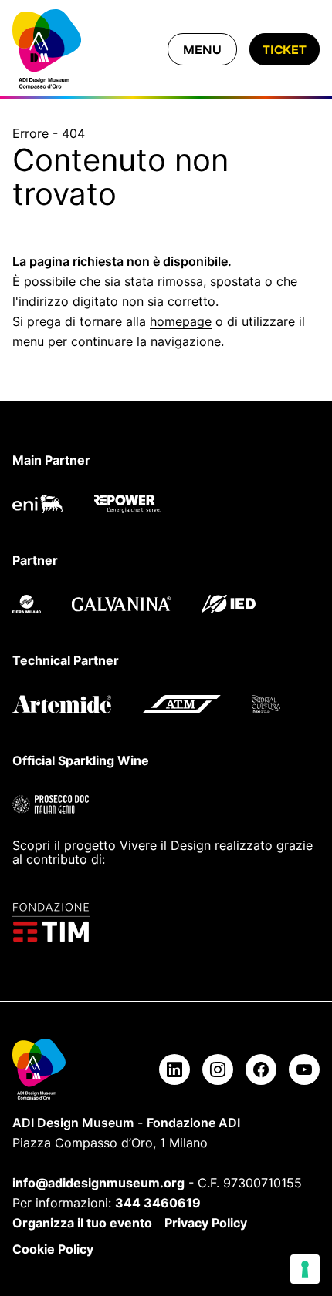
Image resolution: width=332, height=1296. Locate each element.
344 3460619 (158, 1202)
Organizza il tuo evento (82, 1223)
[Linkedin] (174, 1069)
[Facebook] (261, 1069)
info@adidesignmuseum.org (98, 1182)
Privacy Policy (205, 1223)
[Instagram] (217, 1069)
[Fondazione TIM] (166, 922)
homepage (181, 321)
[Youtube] (304, 1069)
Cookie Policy (52, 1249)
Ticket (285, 49)
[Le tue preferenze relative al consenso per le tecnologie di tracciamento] (305, 1269)
